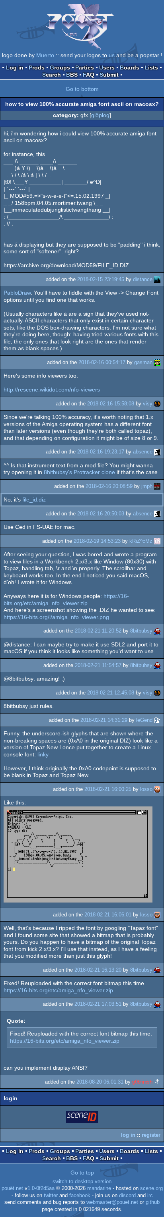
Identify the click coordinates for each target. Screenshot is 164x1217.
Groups (60, 67)
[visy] (157, 404)
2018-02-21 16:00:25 (107, 789)
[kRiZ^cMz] (157, 541)
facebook (79, 1195)
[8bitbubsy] (157, 631)
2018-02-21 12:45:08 (110, 693)
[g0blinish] (157, 1082)
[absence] (157, 452)
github (153, 1202)
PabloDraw (17, 292)
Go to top (82, 1172)
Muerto (45, 55)
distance (142, 279)
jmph (146, 486)
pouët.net (12, 1188)
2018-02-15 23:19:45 (100, 279)
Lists (151, 67)
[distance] (157, 279)
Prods (37, 67)
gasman (143, 362)
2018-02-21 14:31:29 (103, 720)
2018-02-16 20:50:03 (100, 514)
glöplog (100, 115)
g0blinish (142, 1082)
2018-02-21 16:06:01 (107, 915)
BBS (72, 74)
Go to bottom (82, 89)
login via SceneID (82, 1118)
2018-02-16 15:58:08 (110, 404)
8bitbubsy (141, 631)
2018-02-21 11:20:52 (98, 631)
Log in (14, 67)
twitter (51, 1195)
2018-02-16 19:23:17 (100, 452)
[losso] (157, 789)
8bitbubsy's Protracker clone (79, 472)
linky (43, 754)
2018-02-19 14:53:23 (97, 541)
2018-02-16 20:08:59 (109, 486)
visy (147, 404)
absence (142, 452)
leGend (144, 720)
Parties (84, 67)
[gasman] (157, 362)
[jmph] (157, 486)
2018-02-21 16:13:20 (97, 970)
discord (127, 1195)
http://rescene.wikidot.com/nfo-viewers (52, 389)
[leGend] (157, 720)
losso (146, 789)
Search (51, 74)
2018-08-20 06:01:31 (99, 1082)
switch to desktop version (82, 1181)
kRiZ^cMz (140, 541)
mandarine (99, 1188)
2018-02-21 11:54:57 (98, 665)
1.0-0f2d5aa (41, 1188)
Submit (109, 74)
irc (150, 1195)
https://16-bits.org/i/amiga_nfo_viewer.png (56, 617)
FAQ (88, 74)
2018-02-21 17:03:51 (97, 1004)
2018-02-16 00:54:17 (101, 362)
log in (128, 1135)
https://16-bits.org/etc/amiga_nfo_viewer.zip (66, 599)
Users (107, 67)
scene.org (151, 1188)
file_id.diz (34, 499)
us (112, 55)
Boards (129, 67)
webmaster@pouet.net (112, 1202)
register (151, 1135)
